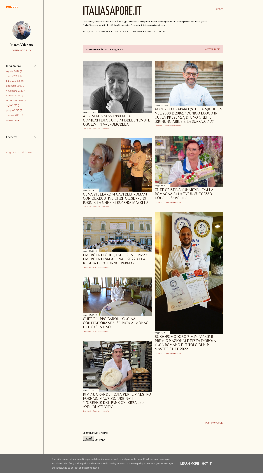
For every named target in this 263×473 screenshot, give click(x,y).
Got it (207, 463)
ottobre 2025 (14, 95)
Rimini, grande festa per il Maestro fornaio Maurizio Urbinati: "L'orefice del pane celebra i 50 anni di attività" (117, 400)
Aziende (115, 31)
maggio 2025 (14, 115)
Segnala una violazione (20, 152)
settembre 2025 (16, 100)
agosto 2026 (14, 71)
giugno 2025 (14, 110)
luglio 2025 (13, 105)
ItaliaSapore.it (112, 11)
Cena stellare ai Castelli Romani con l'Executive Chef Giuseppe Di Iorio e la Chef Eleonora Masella (115, 198)
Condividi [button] (87, 129)
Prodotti (129, 31)
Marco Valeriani (21, 44)
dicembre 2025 (15, 86)
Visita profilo (21, 50)
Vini (149, 31)
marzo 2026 (13, 76)
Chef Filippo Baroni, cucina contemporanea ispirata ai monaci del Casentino (116, 323)
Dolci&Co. (159, 31)
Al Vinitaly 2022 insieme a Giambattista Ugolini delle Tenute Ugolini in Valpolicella (116, 120)
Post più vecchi (214, 423)
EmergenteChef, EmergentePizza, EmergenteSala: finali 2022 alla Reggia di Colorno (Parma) (115, 259)
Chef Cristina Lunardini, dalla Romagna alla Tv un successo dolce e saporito (184, 194)
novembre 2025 (16, 90)
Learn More (189, 463)
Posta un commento (101, 129)
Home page (90, 31)
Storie (141, 31)
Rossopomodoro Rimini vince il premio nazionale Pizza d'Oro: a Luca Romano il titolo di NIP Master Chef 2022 (185, 342)
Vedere (104, 31)
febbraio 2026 (14, 81)
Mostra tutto (213, 49)
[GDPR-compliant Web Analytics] (12, 7)
